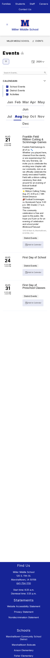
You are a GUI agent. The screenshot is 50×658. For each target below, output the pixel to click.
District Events (17, 90)
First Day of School (34, 257)
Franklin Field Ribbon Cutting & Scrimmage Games (34, 139)
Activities (14, 94)
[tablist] (25, 106)
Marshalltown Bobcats (24, 644)
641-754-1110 (24, 583)
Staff (32, 3)
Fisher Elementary (23, 655)
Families (6, 3)
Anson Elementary (23, 650)
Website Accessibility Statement (23, 606)
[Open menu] (7, 24)
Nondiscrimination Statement (23, 617)
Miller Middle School (18, 41)
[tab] (10, 102)
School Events (17, 86)
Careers (43, 3)
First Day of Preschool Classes (33, 286)
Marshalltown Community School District (23, 638)
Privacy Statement (23, 611)
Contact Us (25, 9)
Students (20, 3)
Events (39, 41)
